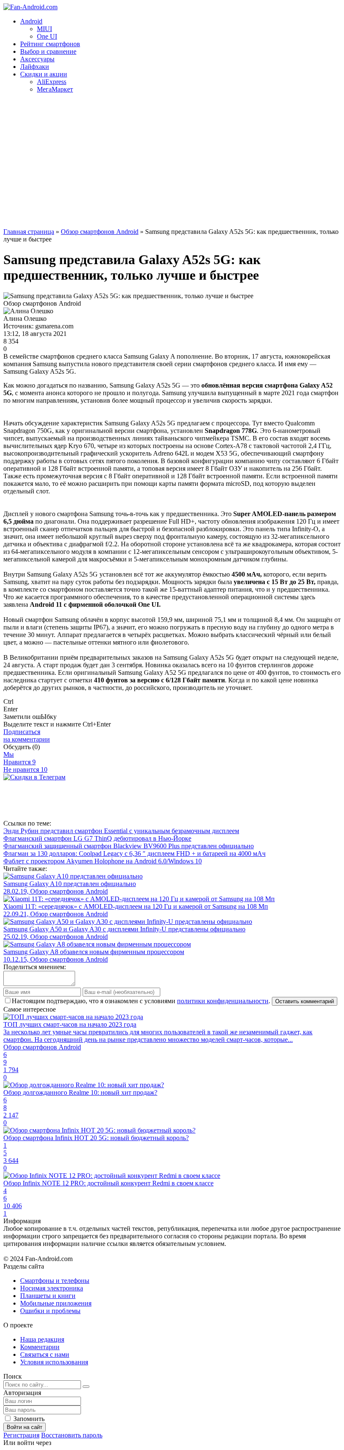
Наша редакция (42, 1339)
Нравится (19, 762)
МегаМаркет (55, 89)
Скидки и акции (43, 74)
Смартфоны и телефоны (54, 1280)
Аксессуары (37, 59)
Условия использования (54, 1362)
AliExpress (51, 81)
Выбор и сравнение (48, 51)
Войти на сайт (24, 1427)
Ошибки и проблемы (50, 1310)
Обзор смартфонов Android (99, 231)
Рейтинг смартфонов (50, 43)
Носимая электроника (51, 1288)
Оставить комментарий (304, 1001)
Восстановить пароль (71, 1435)
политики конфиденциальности (222, 1000)
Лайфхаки (34, 66)
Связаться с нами (44, 1354)
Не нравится (25, 769)
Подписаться (26, 735)
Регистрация (21, 1435)
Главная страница (28, 231)
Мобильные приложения (55, 1303)
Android (31, 21)
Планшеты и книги (48, 1295)
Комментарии (40, 1346)
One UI (47, 36)
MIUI (44, 28)
